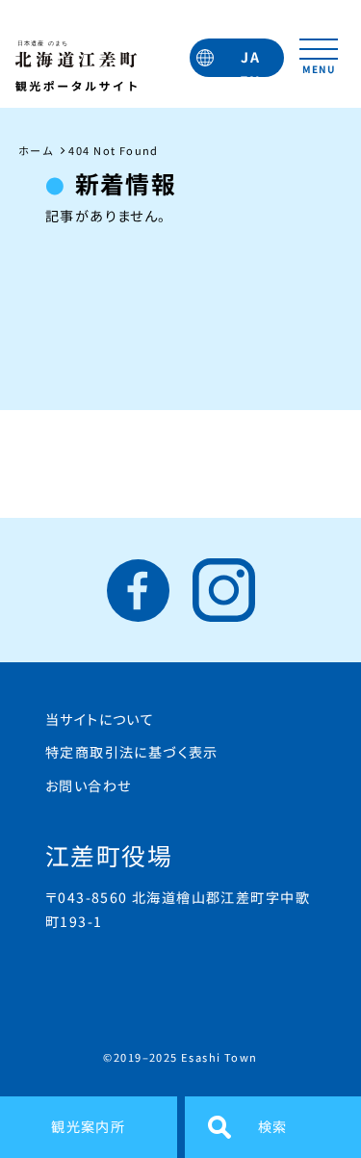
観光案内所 (88, 1126)
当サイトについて (99, 719)
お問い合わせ (88, 785)
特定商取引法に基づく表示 (132, 751)
